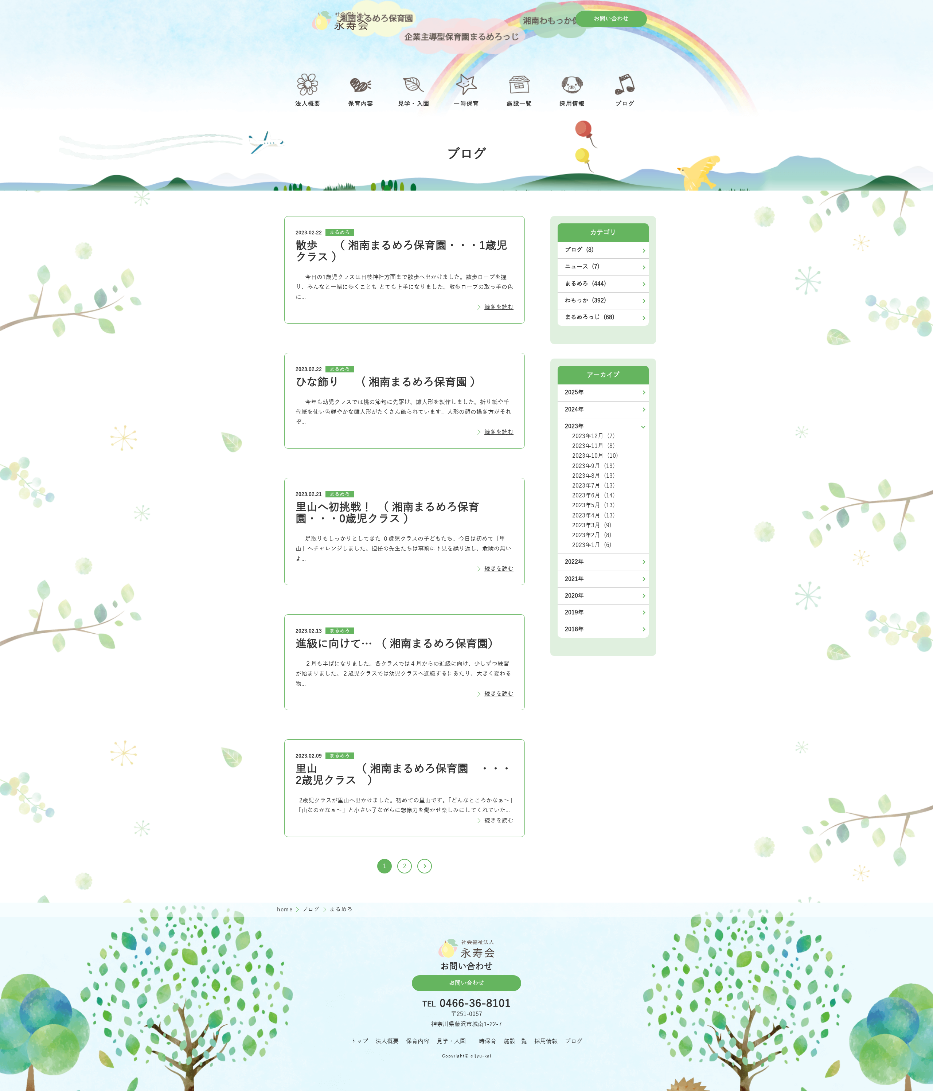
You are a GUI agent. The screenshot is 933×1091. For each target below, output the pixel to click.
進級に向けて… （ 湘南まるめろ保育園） (397, 644)
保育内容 (417, 1041)
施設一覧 (515, 1041)
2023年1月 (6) (592, 545)
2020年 (574, 596)
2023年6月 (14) (593, 495)
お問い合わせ (611, 19)
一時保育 (484, 1041)
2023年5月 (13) (593, 505)
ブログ (312, 909)
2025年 (574, 392)
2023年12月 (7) (593, 436)
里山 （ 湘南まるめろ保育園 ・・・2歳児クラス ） (404, 775)
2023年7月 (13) (593, 485)
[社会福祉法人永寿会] (340, 20)
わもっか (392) (585, 300)
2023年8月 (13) (593, 476)
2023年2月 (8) (592, 535)
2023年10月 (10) (595, 456)
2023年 (574, 426)
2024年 (574, 409)
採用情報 (546, 1041)
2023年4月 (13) (593, 515)
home (285, 909)
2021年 (574, 579)
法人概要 (387, 1041)
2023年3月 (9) (592, 525)
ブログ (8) (579, 250)
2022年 (574, 562)
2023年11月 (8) (593, 446)
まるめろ (339, 232)
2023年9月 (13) (593, 466)
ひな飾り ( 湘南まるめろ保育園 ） (388, 382)
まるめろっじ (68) (589, 317)
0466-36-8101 (475, 1003)
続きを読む (499, 307)
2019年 (574, 612)
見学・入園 (451, 1041)
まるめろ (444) (585, 284)
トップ (359, 1041)
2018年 (574, 629)
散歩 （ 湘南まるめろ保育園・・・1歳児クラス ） (401, 251)
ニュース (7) (582, 266)
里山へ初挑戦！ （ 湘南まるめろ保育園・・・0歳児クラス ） (387, 513)
